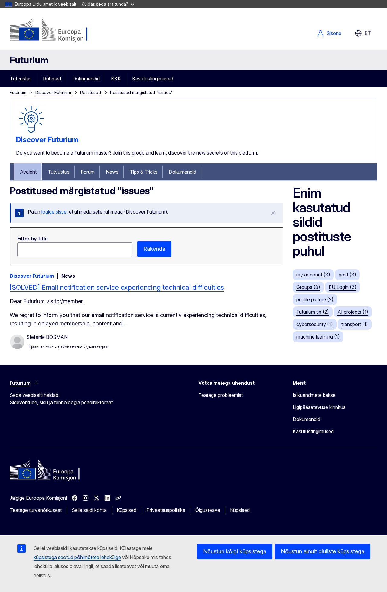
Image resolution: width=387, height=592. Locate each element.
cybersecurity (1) (314, 324)
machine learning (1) (318, 337)
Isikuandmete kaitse (314, 395)
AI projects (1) (352, 312)
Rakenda (154, 249)
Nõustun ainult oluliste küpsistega (322, 551)
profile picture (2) (314, 299)
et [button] (367, 33)
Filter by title (32, 239)
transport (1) (354, 324)
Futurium (29, 59)
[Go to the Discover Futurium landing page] (31, 133)
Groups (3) (308, 287)
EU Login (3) (342, 287)
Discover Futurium (53, 92)
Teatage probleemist (220, 395)
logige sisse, (54, 212)
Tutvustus (21, 79)
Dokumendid (86, 79)
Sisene (334, 33)
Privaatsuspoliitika (165, 510)
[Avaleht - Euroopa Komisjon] (58, 30)
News (112, 172)
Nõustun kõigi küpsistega (234, 551)
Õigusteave (207, 510)
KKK (116, 79)
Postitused (90, 92)
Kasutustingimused (152, 79)
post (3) (347, 275)
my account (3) (313, 275)
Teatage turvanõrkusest (36, 510)
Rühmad (52, 79)
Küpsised (126, 510)
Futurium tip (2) (312, 312)
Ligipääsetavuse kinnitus (319, 407)
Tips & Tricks (144, 172)
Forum (88, 172)
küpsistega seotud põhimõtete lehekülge (77, 557)
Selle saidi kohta (89, 510)
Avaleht (28, 172)
